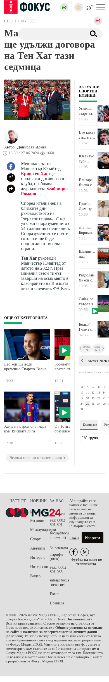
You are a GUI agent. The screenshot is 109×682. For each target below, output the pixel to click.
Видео (35, 576)
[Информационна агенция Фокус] (73, 552)
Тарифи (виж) (56, 556)
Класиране (90, 424)
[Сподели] (11, 189)
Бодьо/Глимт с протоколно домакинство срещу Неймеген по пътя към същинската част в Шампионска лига (88, 327)
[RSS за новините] (84, 552)
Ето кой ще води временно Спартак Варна (25, 366)
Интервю (37, 557)
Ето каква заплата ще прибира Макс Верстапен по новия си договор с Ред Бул (87, 135)
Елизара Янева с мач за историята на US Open (87, 182)
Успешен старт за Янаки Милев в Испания (86, 111)
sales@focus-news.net (59, 582)
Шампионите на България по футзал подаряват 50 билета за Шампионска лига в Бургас (88, 254)
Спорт (35, 539)
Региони (37, 520)
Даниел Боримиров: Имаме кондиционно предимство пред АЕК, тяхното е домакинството (88, 230)
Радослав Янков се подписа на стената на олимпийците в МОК (88, 278)
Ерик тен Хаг (34, 173)
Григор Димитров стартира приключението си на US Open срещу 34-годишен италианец (88, 206)
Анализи (37, 548)
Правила (57, 603)
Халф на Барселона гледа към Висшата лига (25, 429)
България (38, 511)
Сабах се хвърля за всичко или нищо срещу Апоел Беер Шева (88, 301)
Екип (54, 594)
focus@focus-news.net (59, 535)
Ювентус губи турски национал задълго (87, 159)
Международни (40, 530)
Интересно (39, 567)
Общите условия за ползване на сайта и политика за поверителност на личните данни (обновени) (54, 632)
